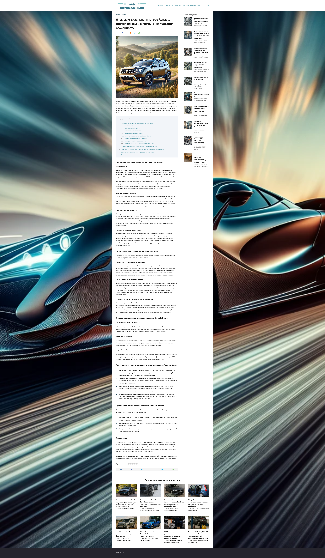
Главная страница (121, 14)
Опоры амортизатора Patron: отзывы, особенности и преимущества (200, 65)
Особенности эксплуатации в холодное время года (139, 143)
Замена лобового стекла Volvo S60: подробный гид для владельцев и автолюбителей (174, 503)
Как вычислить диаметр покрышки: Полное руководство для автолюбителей (201, 109)
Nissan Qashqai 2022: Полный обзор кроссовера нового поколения (150, 534)
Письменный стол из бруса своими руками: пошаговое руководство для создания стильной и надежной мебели (201, 158)
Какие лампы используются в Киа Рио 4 (201, 94)
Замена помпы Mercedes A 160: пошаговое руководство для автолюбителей (199, 140)
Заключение (125, 155)
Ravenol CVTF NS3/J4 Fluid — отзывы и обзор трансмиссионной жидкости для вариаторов (198, 535)
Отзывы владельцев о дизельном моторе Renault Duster (139, 146)
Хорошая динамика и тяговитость (134, 133)
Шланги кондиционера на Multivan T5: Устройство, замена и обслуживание (201, 80)
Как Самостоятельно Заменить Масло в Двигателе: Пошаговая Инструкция (201, 51)
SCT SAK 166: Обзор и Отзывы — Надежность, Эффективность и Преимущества (201, 124)
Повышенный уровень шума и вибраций (136, 138)
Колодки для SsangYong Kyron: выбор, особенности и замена (201, 19)
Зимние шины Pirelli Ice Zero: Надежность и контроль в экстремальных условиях (150, 503)
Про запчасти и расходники (191, 5)
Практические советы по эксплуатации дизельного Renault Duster (142, 149)
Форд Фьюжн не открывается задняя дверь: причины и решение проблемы (198, 503)
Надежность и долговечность (133, 130)
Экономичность (129, 125)
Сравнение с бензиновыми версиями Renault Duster (138, 152)
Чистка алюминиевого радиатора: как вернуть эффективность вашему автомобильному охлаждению (201, 35)
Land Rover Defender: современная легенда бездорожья (124, 534)
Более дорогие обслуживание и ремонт (136, 141)
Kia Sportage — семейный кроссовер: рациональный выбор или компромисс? (126, 502)
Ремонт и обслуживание (173, 5)
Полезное (160, 5)
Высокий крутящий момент (132, 128)
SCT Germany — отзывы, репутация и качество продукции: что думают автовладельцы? (173, 535)
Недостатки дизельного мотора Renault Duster (136, 136)
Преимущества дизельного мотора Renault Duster (137, 123)
